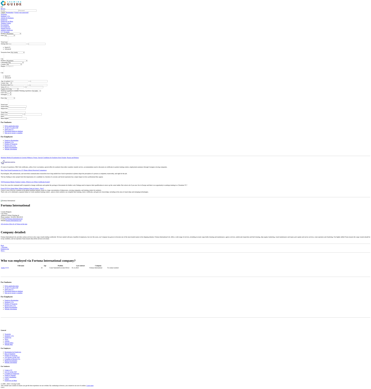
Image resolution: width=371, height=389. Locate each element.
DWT (2, 114)
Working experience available (10, 91)
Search (7, 47)
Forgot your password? (21, 12)
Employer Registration (11, 140)
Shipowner (4, 108)
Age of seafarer (5, 81)
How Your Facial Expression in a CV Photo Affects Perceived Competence (24, 170)
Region (3, 66)
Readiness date (5, 85)
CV (2, 32)
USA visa (4, 92)
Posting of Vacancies (11, 144)
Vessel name (4, 106)
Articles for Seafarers (7, 18)
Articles (7, 341)
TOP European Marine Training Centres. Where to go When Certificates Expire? (25, 182)
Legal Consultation (10, 377)
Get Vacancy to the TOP (12, 357)
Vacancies (4, 14)
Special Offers (9, 343)
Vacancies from (5, 52)
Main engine (4, 118)
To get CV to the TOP (11, 128)
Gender (3, 83)
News (6, 339)
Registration (9, 12)
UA (4, 8)
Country (3, 64)
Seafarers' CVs (9, 142)
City (2, 59)
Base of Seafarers (10, 354)
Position (3, 33)
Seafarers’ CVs (5, 16)
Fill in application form (12, 126)
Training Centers (6, 23)
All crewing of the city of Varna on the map (14, 224)
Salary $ (3, 87)
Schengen (4, 94)
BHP (2, 116)
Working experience (25, 91)
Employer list (5, 249)
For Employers (5, 26)
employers (9, 30)
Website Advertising (11, 149)
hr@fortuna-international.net (14, 219)
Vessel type (4, 42)
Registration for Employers (13, 352)
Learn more (90, 385)
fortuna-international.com (13, 220)
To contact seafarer (113, 268)
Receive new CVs (10, 145)
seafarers (3, 30)
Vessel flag (4, 112)
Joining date (4, 44)
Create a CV (8, 370)
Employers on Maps (7, 21)
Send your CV (9, 129)
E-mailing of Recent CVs (12, 359)
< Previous (4, 247)
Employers (4, 19)
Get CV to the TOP (11, 372)
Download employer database (14, 131)
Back (2, 245)
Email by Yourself (10, 375)
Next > (3, 251)
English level (5, 89)
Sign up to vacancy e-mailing (13, 133)
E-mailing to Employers (12, 373)
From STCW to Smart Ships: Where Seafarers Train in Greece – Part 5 (22, 188)
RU (2, 8)
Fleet (2, 35)
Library (7, 379)
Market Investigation (11, 147)
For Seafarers (5, 25)
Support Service (6, 28)
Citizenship (4, 62)
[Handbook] (2, 326)
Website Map (9, 344)
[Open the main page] (11, 5)
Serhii (5, 268)
